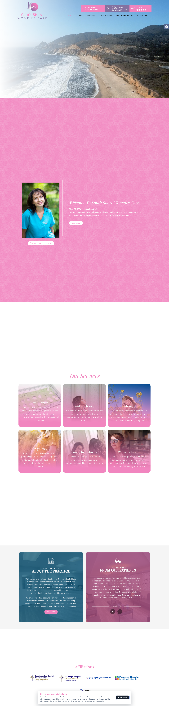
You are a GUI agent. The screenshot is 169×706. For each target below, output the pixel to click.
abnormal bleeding (56, 603)
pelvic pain (41, 603)
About (79, 16)
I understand (122, 697)
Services (91, 16)
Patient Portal (143, 16)
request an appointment (41, 243)
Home (70, 16)
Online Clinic (106, 16)
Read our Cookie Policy (96, 701)
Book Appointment (124, 16)
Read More (76, 223)
